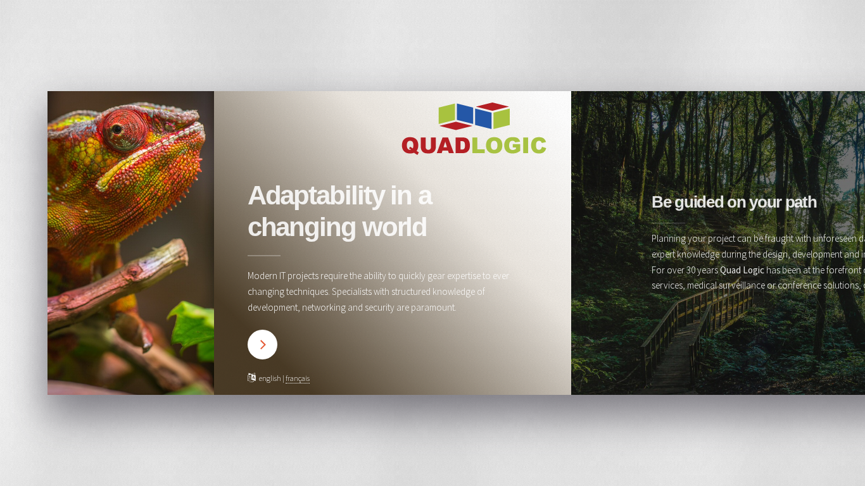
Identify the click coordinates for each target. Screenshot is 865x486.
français (298, 378)
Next (262, 344)
